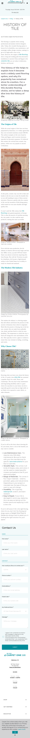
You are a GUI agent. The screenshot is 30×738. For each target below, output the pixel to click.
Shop (5, 699)
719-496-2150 (15, 12)
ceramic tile (5, 61)
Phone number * (6, 575)
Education (7, 714)
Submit (15, 647)
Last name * (5, 549)
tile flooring (23, 54)
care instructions (15, 461)
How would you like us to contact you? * (13, 565)
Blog (11, 18)
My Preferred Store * (7, 607)
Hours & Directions (15, 667)
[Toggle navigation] (2, 3)
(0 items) (27, 3)
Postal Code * (5, 596)
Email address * (6, 586)
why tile (17, 377)
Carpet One (4, 18)
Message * (5, 617)
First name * (5, 538)
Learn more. (22, 729)
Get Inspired (8, 707)
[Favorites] (24, 3)
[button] (21, 3)
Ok (15, 732)
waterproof (8, 492)
